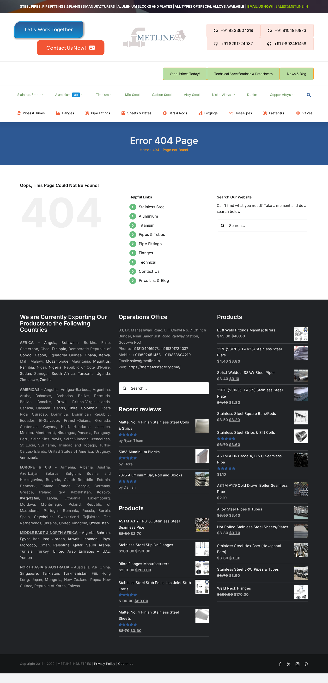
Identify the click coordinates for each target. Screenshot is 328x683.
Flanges (146, 252)
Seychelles (44, 517)
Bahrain (103, 532)
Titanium (147, 225)
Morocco (28, 545)
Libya (105, 539)
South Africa (63, 373)
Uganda (103, 373)
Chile (73, 408)
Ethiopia (59, 349)
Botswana (70, 342)
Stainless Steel (152, 206)
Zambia (46, 379)
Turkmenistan (75, 573)
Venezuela (29, 457)
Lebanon (90, 539)
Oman (45, 545)
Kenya (104, 355)
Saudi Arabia (98, 545)
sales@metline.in (291, 6)
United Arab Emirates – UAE (81, 551)
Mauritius (101, 361)
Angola (50, 342)
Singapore (29, 573)
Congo (25, 355)
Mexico (26, 432)
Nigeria (55, 367)
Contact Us (149, 271)
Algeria (88, 532)
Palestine (61, 545)
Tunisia (26, 551)
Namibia (27, 367)
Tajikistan (51, 573)
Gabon (40, 355)
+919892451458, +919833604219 (161, 355)
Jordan (58, 539)
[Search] (309, 95)
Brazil (62, 401)
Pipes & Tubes (152, 234)
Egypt (25, 539)
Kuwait (73, 539)
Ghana (90, 355)
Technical (147, 262)
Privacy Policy (104, 664)
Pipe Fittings (150, 243)
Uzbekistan (99, 523)
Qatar (77, 545)
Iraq (46, 539)
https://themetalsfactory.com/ (154, 367)
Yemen (26, 557)
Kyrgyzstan (29, 498)
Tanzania (85, 373)
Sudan (25, 373)
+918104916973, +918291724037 (160, 348)
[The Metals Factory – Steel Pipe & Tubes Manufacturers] (154, 29)
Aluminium (148, 216)
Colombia (89, 408)
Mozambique (57, 361)
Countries (125, 664)
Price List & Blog (154, 280)
